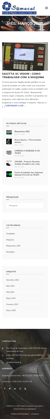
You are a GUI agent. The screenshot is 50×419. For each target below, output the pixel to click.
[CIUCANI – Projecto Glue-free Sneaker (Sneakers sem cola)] (9, 163)
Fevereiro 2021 (12, 304)
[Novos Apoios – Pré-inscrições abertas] (9, 141)
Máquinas (9, 54)
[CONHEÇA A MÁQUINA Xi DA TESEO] (9, 152)
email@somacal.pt (13, 362)
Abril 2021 (10, 292)
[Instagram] (20, 388)
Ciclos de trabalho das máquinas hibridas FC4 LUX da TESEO (29, 173)
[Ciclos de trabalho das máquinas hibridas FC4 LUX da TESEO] (9, 174)
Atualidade (10, 234)
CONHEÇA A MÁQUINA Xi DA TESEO (27, 152)
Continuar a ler (14, 106)
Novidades (10, 252)
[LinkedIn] (15, 388)
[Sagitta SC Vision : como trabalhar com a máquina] (25, 56)
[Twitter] (9, 388)
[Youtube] (25, 388)
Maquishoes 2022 (22, 131)
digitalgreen (31, 409)
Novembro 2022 (12, 280)
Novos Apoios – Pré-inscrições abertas (28, 141)
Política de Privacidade (19, 414)
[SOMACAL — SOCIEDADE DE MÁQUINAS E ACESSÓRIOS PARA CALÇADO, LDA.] (19, 7)
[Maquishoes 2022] (9, 132)
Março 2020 (11, 310)
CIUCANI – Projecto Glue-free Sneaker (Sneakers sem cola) (27, 163)
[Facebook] (4, 388)
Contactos (35, 414)
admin (9, 44)
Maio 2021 (10, 286)
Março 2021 (11, 298)
